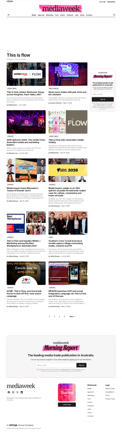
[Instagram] (13, 393)
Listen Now (67, 404)
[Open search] (114, 15)
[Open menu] (8, 15)
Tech (56, 15)
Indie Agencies (54, 88)
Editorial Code (110, 388)
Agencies (41, 15)
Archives (89, 15)
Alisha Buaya (13, 201)
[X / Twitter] (17, 393)
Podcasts (70, 15)
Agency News (11, 88)
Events (62, 15)
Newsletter (111, 2)
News (51, 237)
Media (34, 15)
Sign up (102, 99)
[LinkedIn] (22, 393)
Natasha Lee (13, 153)
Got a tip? (102, 2)
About (82, 15)
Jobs (76, 15)
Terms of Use (100, 104)
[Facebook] (9, 393)
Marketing (49, 15)
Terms (107, 395)
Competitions (109, 392)
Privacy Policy (77, 369)
